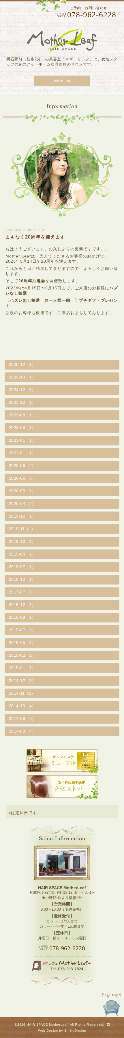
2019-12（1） (22, 516)
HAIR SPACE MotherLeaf (47, 1024)
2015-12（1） (22, 604)
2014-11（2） (22, 693)
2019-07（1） (22, 566)
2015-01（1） (22, 668)
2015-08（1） (22, 617)
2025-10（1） (22, 377)
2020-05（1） (22, 491)
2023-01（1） (22, 440)
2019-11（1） (22, 528)
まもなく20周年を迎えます (35, 236)
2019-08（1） (22, 554)
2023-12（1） (22, 402)
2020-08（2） (22, 465)
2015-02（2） (22, 655)
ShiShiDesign (75, 1030)
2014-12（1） (22, 680)
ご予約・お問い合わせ (91, 12)
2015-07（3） (22, 630)
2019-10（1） (22, 541)
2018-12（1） (22, 579)
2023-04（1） (22, 427)
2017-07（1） (22, 592)
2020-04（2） (22, 503)
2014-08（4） (22, 731)
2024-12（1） (22, 389)
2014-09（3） (22, 718)
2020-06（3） (22, 478)
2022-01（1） (22, 453)
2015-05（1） (22, 642)
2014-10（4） (22, 705)
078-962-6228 (67, 948)
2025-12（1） (22, 364)
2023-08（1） (22, 415)
